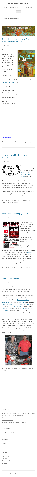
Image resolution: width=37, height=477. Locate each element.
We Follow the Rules (16, 306)
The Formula (14, 433)
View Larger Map (6, 137)
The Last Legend (7, 308)
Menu (18, 11)
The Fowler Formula (18, 3)
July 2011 (4, 458)
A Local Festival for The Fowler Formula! (14, 156)
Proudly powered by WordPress (10, 473)
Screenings (23, 142)
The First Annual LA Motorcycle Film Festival (14, 422)
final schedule (9, 50)
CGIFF (3, 144)
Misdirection (22, 302)
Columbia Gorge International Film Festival (25, 174)
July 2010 (4, 463)
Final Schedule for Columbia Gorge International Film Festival (16, 40)
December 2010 (6, 461)
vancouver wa (9, 144)
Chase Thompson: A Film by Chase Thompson (16, 304)
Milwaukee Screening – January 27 (16, 213)
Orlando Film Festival (11, 278)
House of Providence (8, 82)
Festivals (17, 142)
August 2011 (5, 456)
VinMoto (29, 252)
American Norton (12, 261)
